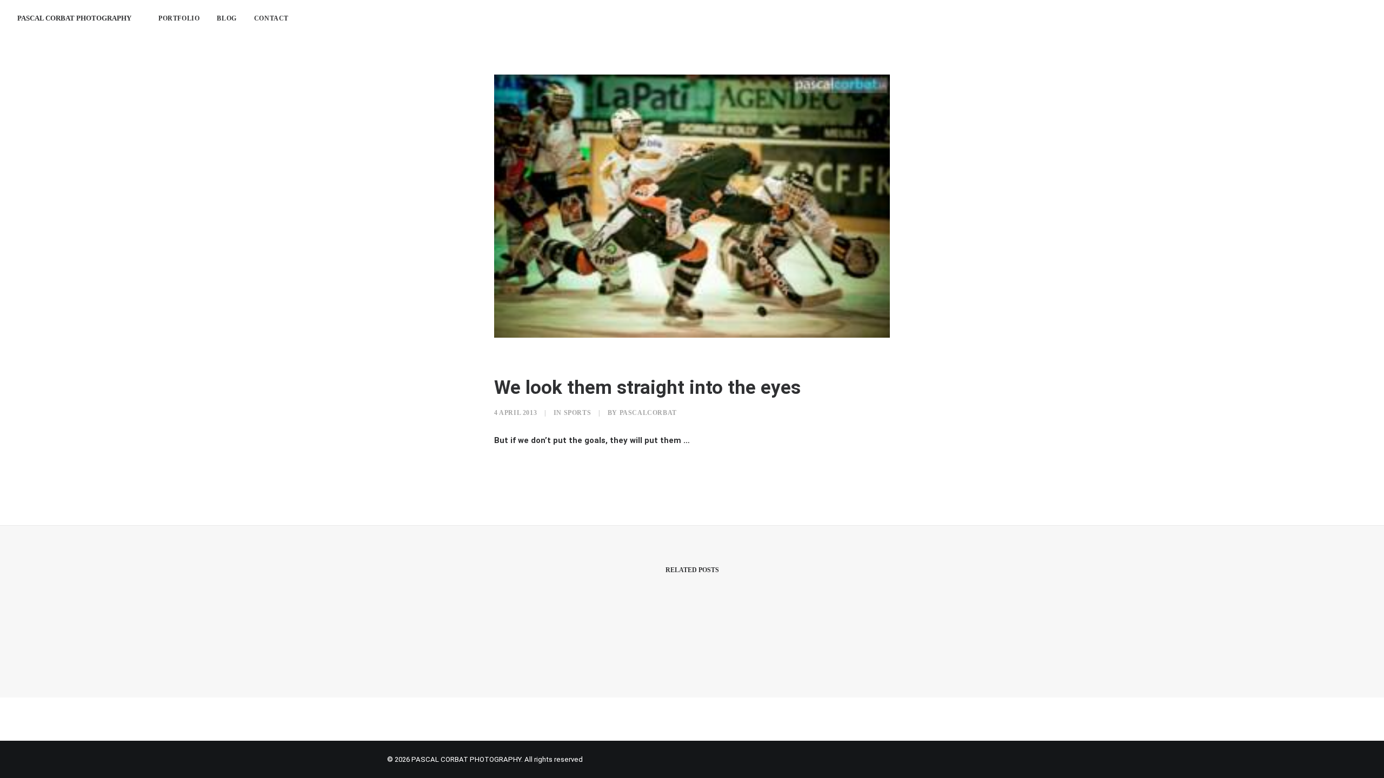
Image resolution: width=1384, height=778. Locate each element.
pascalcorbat (648, 413)
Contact (271, 18)
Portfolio (178, 18)
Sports (577, 413)
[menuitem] (179, 18)
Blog (226, 18)
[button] (1312, 18)
